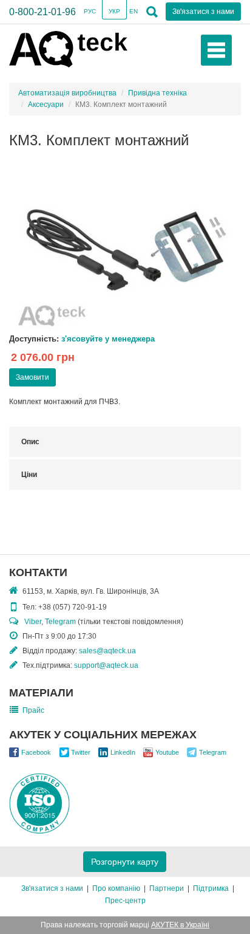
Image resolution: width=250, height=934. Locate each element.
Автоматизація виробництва (67, 93)
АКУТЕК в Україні (180, 925)
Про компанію (116, 888)
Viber (32, 621)
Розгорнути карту (124, 862)
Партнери (166, 888)
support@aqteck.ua (106, 665)
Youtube (167, 752)
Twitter (80, 752)
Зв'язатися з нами (52, 888)
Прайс (33, 710)
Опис (30, 442)
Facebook (36, 752)
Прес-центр (125, 900)
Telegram (60, 621)
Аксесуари (46, 104)
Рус (90, 11)
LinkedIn (122, 752)
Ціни (29, 474)
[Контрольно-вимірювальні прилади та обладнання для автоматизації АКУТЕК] (68, 48)
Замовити (32, 377)
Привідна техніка (157, 93)
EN (133, 11)
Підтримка (211, 888)
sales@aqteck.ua (107, 651)
